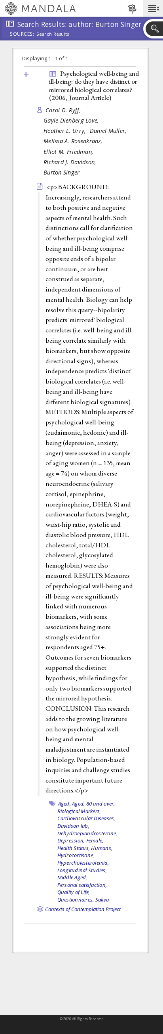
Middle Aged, (72, 877)
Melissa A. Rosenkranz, (74, 141)
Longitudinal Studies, (82, 870)
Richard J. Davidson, (71, 162)
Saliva (102, 899)
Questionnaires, (75, 899)
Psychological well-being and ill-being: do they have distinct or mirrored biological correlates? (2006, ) (94, 85)
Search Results (52, 34)
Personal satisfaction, (82, 884)
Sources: (22, 34)
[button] (153, 8)
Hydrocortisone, (76, 855)
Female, (95, 840)
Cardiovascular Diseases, (86, 818)
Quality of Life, (73, 892)
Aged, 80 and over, (93, 803)
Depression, (71, 840)
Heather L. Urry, (66, 130)
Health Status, (73, 848)
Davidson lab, (73, 825)
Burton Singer (62, 172)
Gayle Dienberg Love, (72, 120)
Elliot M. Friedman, (69, 151)
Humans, (101, 848)
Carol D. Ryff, (64, 110)
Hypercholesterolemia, (83, 862)
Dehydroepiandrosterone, (87, 833)
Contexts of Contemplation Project (83, 909)
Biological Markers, (79, 811)
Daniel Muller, (109, 130)
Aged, (64, 803)
